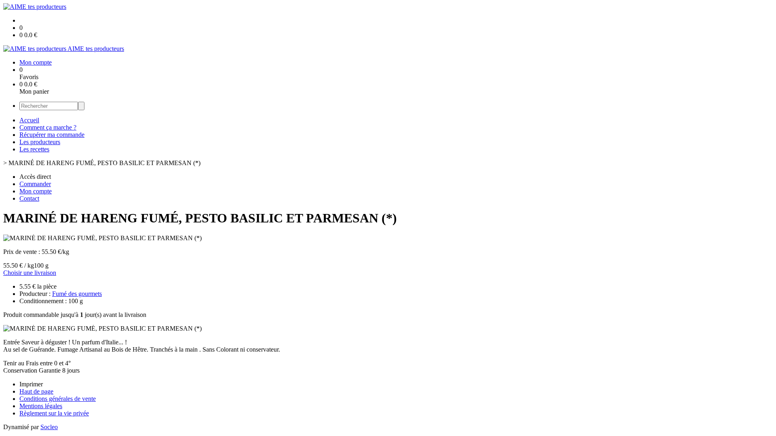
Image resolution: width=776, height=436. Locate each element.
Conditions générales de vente (57, 398)
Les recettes (34, 149)
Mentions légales (40, 405)
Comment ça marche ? (47, 127)
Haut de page (36, 391)
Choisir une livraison (29, 272)
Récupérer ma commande (51, 134)
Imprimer (31, 384)
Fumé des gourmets (77, 293)
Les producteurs (39, 141)
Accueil (29, 120)
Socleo (49, 426)
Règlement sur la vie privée (54, 413)
